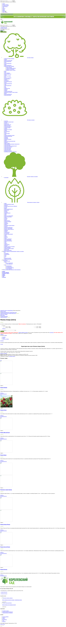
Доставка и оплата (12, 356)
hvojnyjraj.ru (52, 332)
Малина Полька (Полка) (5, 524)
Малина (11, 310)
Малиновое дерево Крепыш (6, 489)
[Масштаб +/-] (3, 625)
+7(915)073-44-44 (10, 14)
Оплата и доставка (3, 353)
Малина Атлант (3, 410)
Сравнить (1, 334)
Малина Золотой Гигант (5, 547)
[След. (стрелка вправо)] (1, 626)
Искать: (1, 0)
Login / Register (4, 12)
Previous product (3, 311)
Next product (2, 315)
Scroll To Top (2, 624)
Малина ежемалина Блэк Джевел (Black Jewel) (8, 313)
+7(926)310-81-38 (3, 14)
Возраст (3, 325)
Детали (3, 338)
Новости (3, 617)
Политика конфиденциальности (7, 611)
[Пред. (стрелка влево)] (0, 626)
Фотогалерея (4, 619)
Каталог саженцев (5, 616)
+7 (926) (3, 27)
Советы (3, 618)
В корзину (2, 331)
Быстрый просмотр (3, 393)
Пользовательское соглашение (7, 612)
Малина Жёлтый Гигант (5, 432)
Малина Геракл (3, 455)
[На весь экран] (2, 625)
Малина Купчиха (3, 569)
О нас (3, 620)
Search (14, 25)
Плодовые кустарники (6, 310)
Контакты (4, 621)
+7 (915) (3, 28)
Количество (4, 330)
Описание (4, 337)
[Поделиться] (1, 625)
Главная (1, 310)
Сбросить (3, 328)
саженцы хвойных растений (23, 332)
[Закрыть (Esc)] (0, 625)
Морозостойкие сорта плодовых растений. (9, 604)
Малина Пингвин (3, 387)
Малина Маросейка (3, 317)
